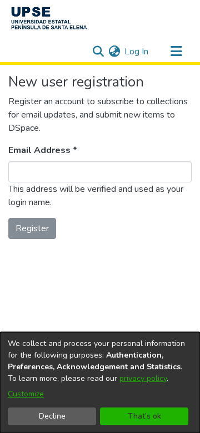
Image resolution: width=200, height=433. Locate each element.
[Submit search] (98, 51)
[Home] (48, 18)
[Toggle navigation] (176, 51)
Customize (26, 394)
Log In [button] (136, 51)
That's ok (144, 416)
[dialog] (100, 382)
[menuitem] (114, 51)
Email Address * (42, 150)
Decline (52, 416)
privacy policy (143, 378)
